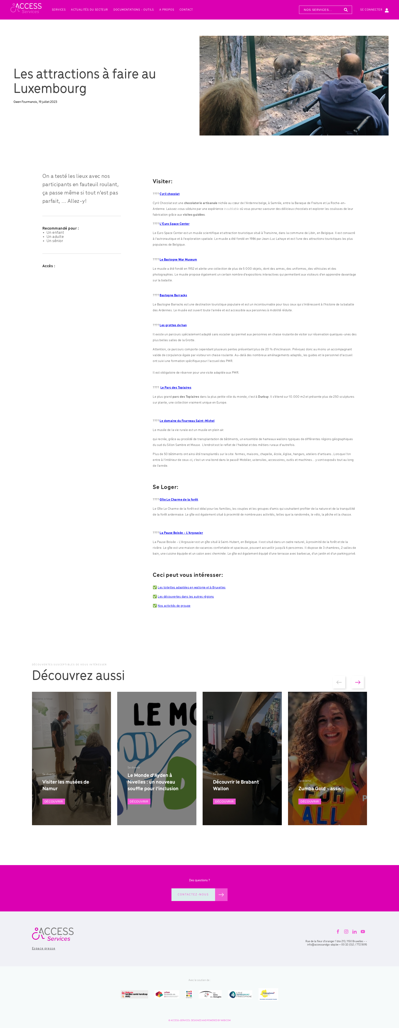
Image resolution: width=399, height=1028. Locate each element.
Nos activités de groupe (174, 606)
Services (59, 9)
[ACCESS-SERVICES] (26, 9)
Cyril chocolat (170, 194)
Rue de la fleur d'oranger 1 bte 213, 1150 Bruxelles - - (336, 941)
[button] (339, 682)
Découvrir (53, 801)
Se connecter (371, 9)
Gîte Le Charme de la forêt (179, 499)
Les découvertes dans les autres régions (186, 596)
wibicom (226, 1020)
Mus (187, 259)
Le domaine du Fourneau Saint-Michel (187, 421)
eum (194, 259)
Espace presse (43, 948)
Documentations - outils (133, 9)
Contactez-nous (193, 894)
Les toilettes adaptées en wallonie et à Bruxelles (192, 587)
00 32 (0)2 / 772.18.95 (354, 944)
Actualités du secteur (89, 9)
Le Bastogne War (172, 259)
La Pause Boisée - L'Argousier (181, 533)
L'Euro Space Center (175, 224)
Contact (186, 9)
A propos (166, 9)
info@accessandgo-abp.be (323, 944)
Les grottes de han (173, 325)
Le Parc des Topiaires (175, 387)
